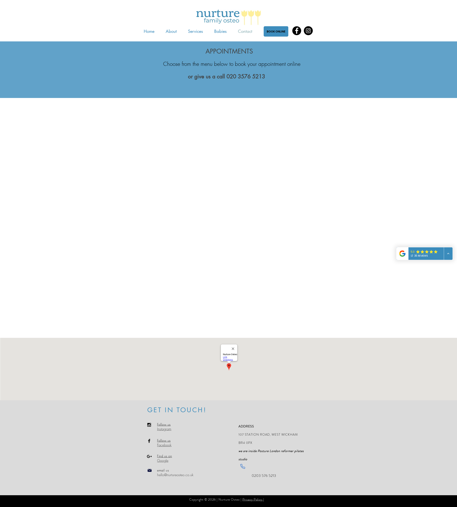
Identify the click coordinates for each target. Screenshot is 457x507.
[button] (223, 31)
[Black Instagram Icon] (149, 424)
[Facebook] (296, 30)
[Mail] (149, 470)
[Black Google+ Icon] (149, 456)
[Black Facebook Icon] (149, 440)
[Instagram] (308, 30)
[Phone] (242, 466)
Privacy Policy (252, 499)
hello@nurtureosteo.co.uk (175, 474)
